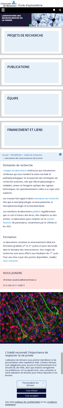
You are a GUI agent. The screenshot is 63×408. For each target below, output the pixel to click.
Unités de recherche (33, 155)
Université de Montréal (8, 4)
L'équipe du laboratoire (14, 170)
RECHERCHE (16, 155)
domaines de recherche (47, 198)
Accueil (5, 155)
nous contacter (10, 260)
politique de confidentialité (27, 402)
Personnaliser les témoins (33, 384)
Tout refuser (32, 390)
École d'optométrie (30, 5)
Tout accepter (31, 395)
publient (36, 211)
